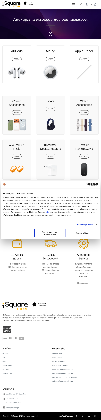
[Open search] (81, 4)
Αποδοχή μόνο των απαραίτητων (50, 233)
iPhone (5, 353)
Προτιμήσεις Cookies (60, 365)
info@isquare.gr (12, 408)
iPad (4, 361)
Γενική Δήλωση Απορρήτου (62, 369)
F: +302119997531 (13, 403)
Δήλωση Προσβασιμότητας (62, 381)
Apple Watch (7, 365)
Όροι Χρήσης (57, 357)
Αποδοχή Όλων (82, 233)
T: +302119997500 (13, 399)
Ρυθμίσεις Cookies (85, 224)
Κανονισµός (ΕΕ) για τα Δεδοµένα (65, 377)
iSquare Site (57, 353)
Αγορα (17, 59)
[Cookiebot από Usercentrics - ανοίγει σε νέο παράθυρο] (87, 184)
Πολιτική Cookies (58, 361)
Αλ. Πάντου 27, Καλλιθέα (15, 394)
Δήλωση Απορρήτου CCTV (62, 373)
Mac (4, 357)
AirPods (5, 369)
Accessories (7, 373)
